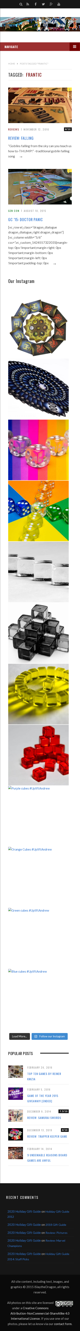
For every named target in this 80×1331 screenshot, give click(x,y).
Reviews (13, 129)
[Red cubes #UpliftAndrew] (38, 755)
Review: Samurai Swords (44, 1117)
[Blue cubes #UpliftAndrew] (38, 999)
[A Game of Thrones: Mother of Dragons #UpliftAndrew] (38, 328)
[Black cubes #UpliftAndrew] (38, 633)
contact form (63, 1324)
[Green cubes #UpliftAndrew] (38, 938)
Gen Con (13, 210)
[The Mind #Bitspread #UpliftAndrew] (38, 389)
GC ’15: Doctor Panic (25, 219)
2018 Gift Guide (56, 1224)
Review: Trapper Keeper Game (47, 1136)
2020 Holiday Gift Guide (24, 1211)
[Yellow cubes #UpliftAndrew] (38, 694)
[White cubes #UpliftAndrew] (38, 572)
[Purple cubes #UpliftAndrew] (38, 816)
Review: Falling (21, 138)
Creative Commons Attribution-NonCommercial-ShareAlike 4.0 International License (40, 1313)
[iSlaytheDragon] (40, 24)
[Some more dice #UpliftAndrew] (38, 511)
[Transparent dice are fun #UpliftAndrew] (38, 450)
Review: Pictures (56, 1232)
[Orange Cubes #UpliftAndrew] (38, 877)
